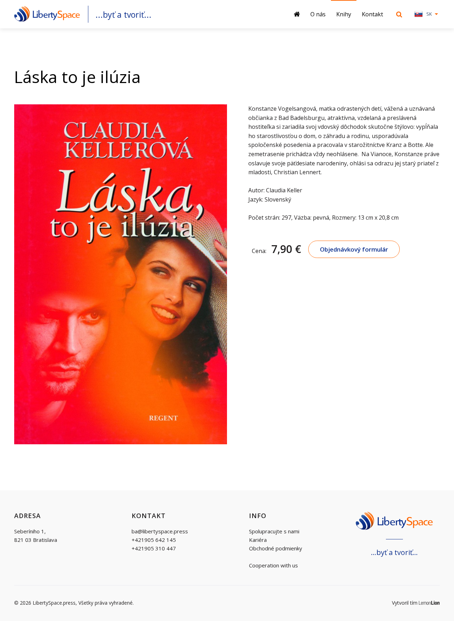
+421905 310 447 (154, 548)
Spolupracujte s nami (274, 531)
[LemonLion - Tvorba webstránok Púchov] (429, 603)
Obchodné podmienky (275, 548)
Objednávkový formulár (354, 249)
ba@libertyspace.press (160, 531)
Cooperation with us (273, 565)
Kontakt (372, 14)
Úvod (299, 14)
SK (429, 14)
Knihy (343, 14)
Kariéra (258, 539)
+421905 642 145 (154, 539)
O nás (318, 14)
